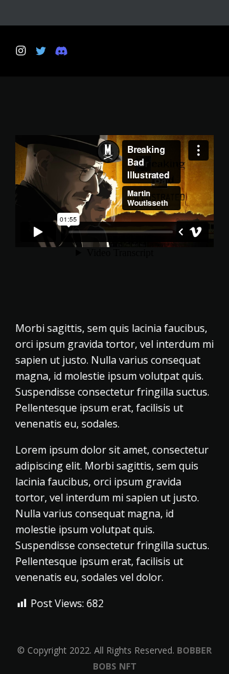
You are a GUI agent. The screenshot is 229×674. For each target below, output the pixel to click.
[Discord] (61, 51)
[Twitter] (41, 51)
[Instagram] (20, 51)
